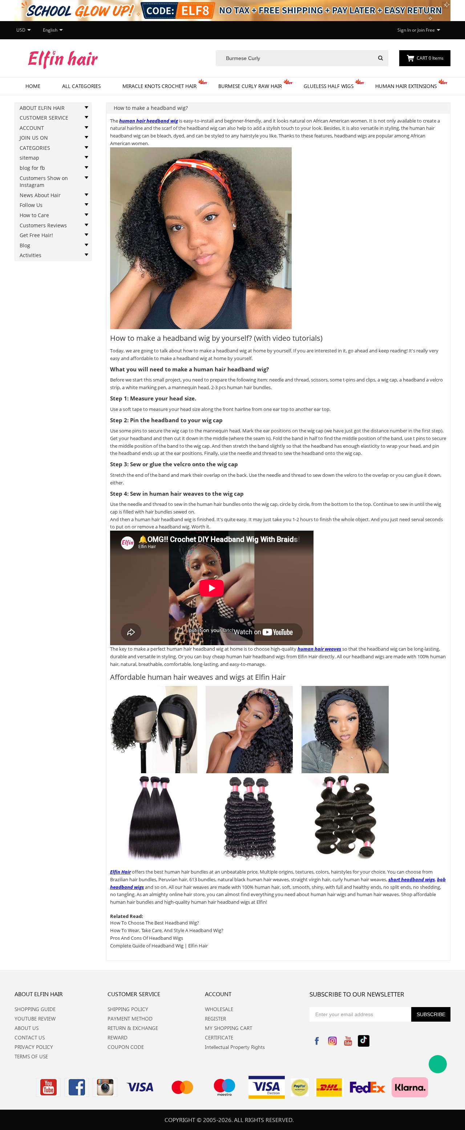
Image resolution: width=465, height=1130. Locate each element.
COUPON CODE (126, 1046)
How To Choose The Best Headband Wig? (154, 922)
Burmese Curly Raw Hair (250, 86)
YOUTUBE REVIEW (35, 1018)
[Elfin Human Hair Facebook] (76, 1087)
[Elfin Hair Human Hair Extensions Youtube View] (48, 1087)
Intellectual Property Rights (235, 1046)
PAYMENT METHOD (130, 1018)
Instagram (332, 1041)
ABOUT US (27, 1028)
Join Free (426, 30)
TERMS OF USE (31, 1056)
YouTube (348, 1041)
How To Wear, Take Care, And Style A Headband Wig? (166, 930)
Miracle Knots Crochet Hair (159, 86)
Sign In (404, 30)
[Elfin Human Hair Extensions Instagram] (105, 1087)
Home (32, 86)
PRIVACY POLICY (34, 1046)
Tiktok (363, 1041)
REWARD (118, 1037)
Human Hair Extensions (406, 86)
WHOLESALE (219, 1009)
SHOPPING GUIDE (35, 1009)
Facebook (317, 1041)
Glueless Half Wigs (328, 86)
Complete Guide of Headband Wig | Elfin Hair (159, 945)
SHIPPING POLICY (128, 1009)
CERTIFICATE (219, 1037)
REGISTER (215, 1018)
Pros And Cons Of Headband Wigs (146, 938)
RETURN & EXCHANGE (133, 1028)
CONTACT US (30, 1037)
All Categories (81, 86)
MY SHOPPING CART (228, 1028)
